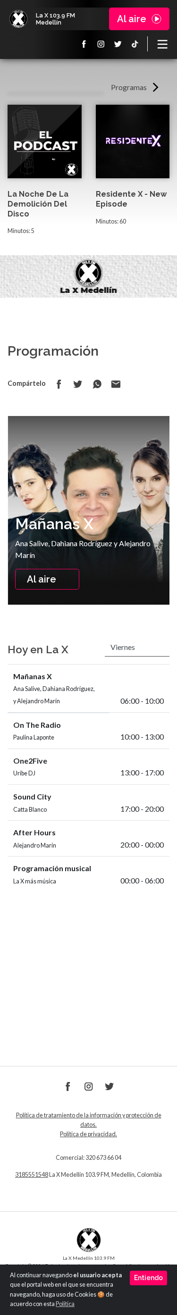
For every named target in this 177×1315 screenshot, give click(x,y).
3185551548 (31, 1174)
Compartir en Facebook (59, 384)
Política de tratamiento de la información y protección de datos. (88, 1120)
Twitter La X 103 (118, 44)
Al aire (41, 579)
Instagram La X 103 (101, 44)
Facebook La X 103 (84, 44)
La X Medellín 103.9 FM (18, 18)
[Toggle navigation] (162, 43)
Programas (129, 87)
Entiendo (148, 1278)
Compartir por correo (115, 384)
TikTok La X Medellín (135, 44)
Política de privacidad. (88, 1134)
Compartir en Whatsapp (96, 384)
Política (65, 1303)
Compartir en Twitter (78, 384)
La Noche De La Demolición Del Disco (38, 204)
